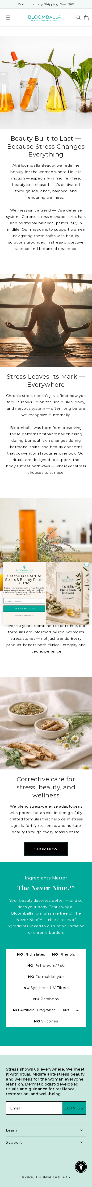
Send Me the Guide (24, 609)
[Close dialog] (86, 565)
